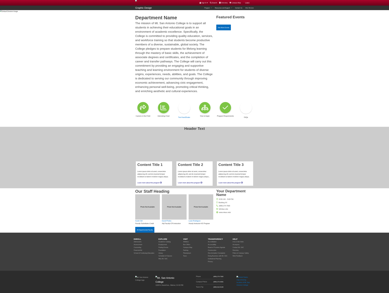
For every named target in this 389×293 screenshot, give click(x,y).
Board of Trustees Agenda (216, 247)
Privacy (210, 261)
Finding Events (163, 247)
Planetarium (187, 253)
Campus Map (236, 3)
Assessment (138, 244)
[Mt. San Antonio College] (244, 281)
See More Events (223, 27)
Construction (212, 250)
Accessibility (212, 244)
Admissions (138, 242)
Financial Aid (138, 250)
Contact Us (238, 8)
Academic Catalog (164, 242)
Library (160, 253)
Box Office (186, 244)
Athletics (186, 242)
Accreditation (212, 242)
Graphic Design (143, 7)
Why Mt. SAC (163, 259)
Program (207, 8)
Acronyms (236, 244)
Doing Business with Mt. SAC (217, 256)
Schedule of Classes (165, 256)
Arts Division (249, 8)
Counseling (137, 247)
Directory (224, 3)
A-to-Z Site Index (238, 242)
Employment (162, 244)
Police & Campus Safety (241, 253)
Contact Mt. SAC (238, 247)
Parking (185, 250)
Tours (185, 256)
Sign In (204, 3)
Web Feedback (238, 256)
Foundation (162, 250)
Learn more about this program (148, 183)
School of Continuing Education (144, 253)
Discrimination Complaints (216, 253)
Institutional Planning (214, 259)
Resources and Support (222, 8)
